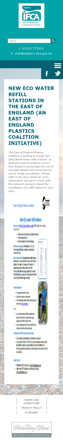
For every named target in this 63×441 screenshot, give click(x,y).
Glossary (31, 412)
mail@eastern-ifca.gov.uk (33, 53)
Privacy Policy (32, 407)
